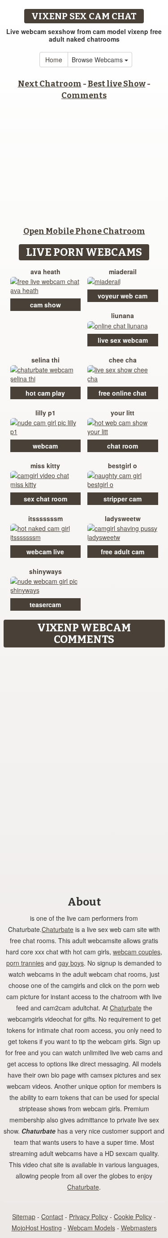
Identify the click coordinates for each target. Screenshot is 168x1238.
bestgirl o (122, 465)
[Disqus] (84, 764)
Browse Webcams (98, 59)
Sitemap (23, 1216)
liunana (122, 315)
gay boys (71, 962)
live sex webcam (123, 340)
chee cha (123, 359)
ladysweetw (123, 518)
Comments (84, 95)
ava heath (45, 271)
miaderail (123, 271)
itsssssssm (45, 518)
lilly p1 (45, 412)
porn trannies (25, 962)
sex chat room (45, 498)
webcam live (45, 551)
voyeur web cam (122, 295)
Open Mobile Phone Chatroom (84, 231)
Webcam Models (91, 1227)
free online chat (122, 392)
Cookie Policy (133, 1216)
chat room (122, 445)
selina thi (45, 359)
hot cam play (45, 392)
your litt (122, 412)
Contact (52, 1216)
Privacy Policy (88, 1216)
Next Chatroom (50, 84)
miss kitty (45, 465)
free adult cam (122, 551)
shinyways (45, 571)
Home (53, 59)
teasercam (45, 604)
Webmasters (139, 1227)
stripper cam (122, 498)
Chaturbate (57, 929)
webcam (45, 445)
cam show (45, 304)
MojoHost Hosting (37, 1227)
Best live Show (117, 84)
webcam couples (136, 951)
